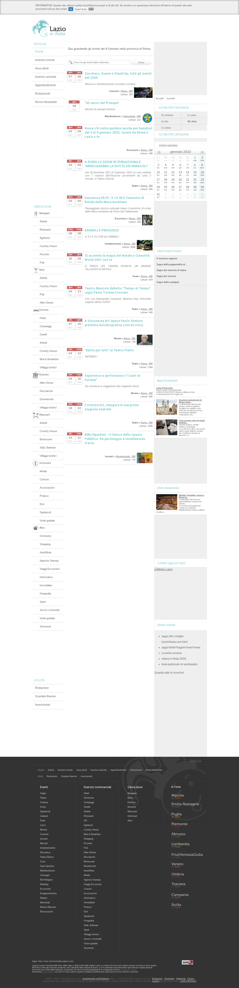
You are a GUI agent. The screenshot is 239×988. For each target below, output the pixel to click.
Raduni (43, 898)
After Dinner (46, 302)
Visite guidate (47, 520)
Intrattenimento (47, 848)
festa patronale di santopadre (179, 664)
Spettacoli (45, 512)
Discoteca (45, 852)
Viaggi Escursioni (49, 568)
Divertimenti (46, 399)
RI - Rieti (164, 121)
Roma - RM (127, 91)
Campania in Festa (187, 895)
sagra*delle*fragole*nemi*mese (180, 647)
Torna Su (195, 760)
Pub (42, 262)
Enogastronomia (48, 893)
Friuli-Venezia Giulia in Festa (187, 855)
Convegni (45, 875)
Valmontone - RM (132, 116)
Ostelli (43, 334)
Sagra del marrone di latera (171, 270)
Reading (44, 884)
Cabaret (44, 816)
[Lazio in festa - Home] (55, 28)
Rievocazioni (46, 911)
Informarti (132, 816)
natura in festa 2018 (173, 658)
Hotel (43, 317)
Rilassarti (132, 811)
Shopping (45, 544)
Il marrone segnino (167, 258)
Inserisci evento (45, 59)
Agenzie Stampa (49, 560)
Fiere (42, 820)
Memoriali (45, 902)
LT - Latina (192, 115)
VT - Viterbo (166, 127)
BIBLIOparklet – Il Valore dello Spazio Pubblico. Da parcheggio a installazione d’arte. (115, 439)
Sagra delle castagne (168, 282)
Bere (130, 797)
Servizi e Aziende (49, 609)
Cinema (44, 802)
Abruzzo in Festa (187, 835)
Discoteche (46, 390)
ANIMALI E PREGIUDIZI (102, 230)
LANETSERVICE (188, 981)
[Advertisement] (180, 64)
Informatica (46, 577)
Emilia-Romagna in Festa (187, 805)
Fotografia (45, 593)
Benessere (46, 439)
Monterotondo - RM (125, 456)
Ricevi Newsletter (46, 101)
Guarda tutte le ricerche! (169, 672)
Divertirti (132, 807)
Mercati (44, 843)
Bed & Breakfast (49, 359)
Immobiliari (46, 585)
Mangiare (132, 793)
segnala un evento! (129, 970)
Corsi (42, 861)
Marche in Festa (187, 795)
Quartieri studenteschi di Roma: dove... (190, 401)
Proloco (44, 495)
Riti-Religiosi (46, 879)
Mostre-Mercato (48, 907)
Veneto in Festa (187, 865)
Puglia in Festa (187, 815)
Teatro (43, 797)
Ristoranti (45, 229)
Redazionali (42, 93)
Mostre (43, 829)
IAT (85, 820)
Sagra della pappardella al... (172, 264)
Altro (130, 820)
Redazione (42, 687)
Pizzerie (44, 254)
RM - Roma (192, 121)
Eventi (39, 51)
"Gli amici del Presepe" (102, 103)
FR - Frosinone (167, 115)
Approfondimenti (45, 85)
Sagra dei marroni (166, 276)
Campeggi (45, 326)
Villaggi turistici (48, 367)
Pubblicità (181, 978)
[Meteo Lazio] (163, 569)
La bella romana (171, 653)
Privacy (190, 978)
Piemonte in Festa (187, 825)
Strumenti (45, 626)
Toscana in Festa (187, 885)
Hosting (155, 981)
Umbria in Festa (187, 875)
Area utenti (42, 68)
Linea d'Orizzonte (164, 388)
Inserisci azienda (45, 76)
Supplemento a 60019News (95, 978)
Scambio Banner (45, 696)
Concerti (44, 834)
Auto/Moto (45, 552)
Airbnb (43, 221)
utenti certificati (48, 972)
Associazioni (47, 487)
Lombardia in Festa (187, 845)
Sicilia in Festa (187, 905)
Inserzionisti (42, 704)
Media (43, 471)
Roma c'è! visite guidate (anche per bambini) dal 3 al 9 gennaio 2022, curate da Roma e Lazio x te (118, 132)
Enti (42, 504)
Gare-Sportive (47, 866)
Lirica (42, 825)
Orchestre (45, 535)
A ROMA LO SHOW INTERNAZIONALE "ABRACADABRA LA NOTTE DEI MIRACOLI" (116, 164)
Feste (43, 807)
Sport (43, 601)
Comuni (44, 479)
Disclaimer (169, 978)
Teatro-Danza (47, 857)
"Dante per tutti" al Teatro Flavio (109, 350)
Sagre (43, 793)
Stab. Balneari (48, 447)
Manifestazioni (47, 870)
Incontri (44, 838)
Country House (48, 246)
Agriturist (45, 237)
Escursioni (45, 889)
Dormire (131, 802)
